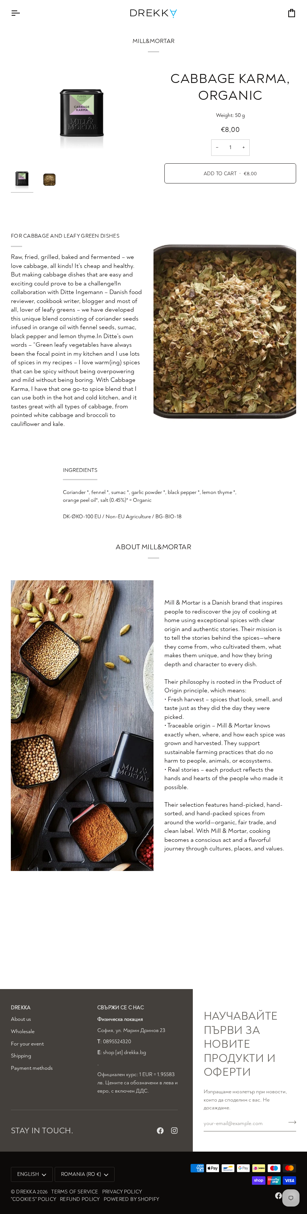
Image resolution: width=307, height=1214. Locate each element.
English (28, 1174)
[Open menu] (22, 13)
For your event (27, 1044)
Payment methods (32, 1068)
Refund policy (80, 1199)
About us (21, 1019)
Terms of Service (74, 1192)
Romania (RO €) (81, 1174)
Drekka (26, 1192)
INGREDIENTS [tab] (80, 470)
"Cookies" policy (33, 1199)
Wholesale (22, 1031)
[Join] (290, 1122)
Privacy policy (122, 1192)
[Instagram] (174, 1130)
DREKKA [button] (21, 1007)
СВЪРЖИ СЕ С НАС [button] (120, 1007)
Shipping (21, 1056)
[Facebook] (160, 1130)
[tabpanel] (153, 504)
